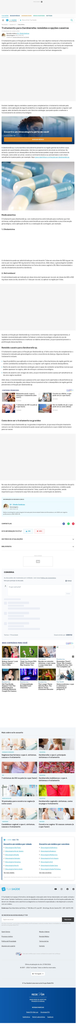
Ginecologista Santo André (13, 869)
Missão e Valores (44, 932)
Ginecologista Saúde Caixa (49, 865)
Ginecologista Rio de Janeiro (14, 851)
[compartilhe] (64, 524)
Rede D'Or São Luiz (32, 1012)
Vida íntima (21, 24)
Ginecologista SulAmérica (49, 848)
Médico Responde (39, 15)
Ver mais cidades (9, 873)
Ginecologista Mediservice (49, 855)
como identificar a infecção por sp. (52, 157)
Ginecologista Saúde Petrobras (51, 869)
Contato (42, 946)
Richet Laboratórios (38, 1017)
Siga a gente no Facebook (67, 889)
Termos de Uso (44, 941)
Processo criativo (7, 936)
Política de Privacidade (9, 941)
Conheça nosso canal (56, 889)
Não (40, 531)
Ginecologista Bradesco (48, 851)
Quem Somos (6, 932)
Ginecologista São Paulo (13, 848)
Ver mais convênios (45, 873)
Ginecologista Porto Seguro (49, 858)
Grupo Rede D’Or (48, 983)
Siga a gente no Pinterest (73, 889)
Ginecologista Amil (47, 862)
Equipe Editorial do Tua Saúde (21, 37)
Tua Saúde (5, 15)
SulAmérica (26, 1017)
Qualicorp (50, 1017)
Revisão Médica (44, 936)
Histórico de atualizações (12, 539)
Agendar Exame (26, 15)
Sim (29, 531)
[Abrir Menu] (3, 20)
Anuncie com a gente (8, 946)
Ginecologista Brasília (12, 855)
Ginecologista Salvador (12, 858)
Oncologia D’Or (45, 1012)
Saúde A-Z (13, 24)
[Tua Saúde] (11, 20)
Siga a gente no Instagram (62, 889)
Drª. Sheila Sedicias (17, 505)
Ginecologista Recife (12, 865)
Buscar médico (15, 15)
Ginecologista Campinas (13, 862)
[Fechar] (42, 2)
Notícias (49, 15)
